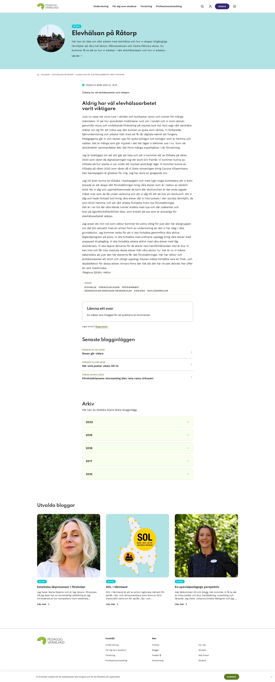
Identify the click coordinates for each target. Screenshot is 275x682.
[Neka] (271, 676)
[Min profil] (210, 6)
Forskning (146, 6)
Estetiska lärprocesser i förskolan (61, 587)
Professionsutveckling (169, 6)
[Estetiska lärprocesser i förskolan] (68, 545)
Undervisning (100, 6)
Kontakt (202, 650)
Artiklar (155, 645)
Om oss (202, 645)
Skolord (222, 6)
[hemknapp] (38, 74)
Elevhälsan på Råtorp (104, 33)
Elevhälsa (90, 287)
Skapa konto (101, 326)
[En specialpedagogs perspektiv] (206, 545)
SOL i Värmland (116, 587)
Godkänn (231, 676)
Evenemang (157, 660)
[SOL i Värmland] (137, 545)
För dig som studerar (124, 6)
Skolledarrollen (157, 291)
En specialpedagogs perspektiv (197, 587)
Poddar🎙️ (157, 655)
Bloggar (45, 75)
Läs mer (41, 604)
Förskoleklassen (109, 287)
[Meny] (234, 6)
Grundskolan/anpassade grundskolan (108, 291)
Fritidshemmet (130, 287)
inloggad (108, 315)
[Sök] (202, 6)
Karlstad (139, 291)
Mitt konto (203, 655)
